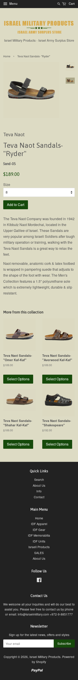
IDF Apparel (39, 524)
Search (39, 479)
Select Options (18, 378)
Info (39, 491)
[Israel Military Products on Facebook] (39, 580)
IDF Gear (39, 529)
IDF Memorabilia (39, 535)
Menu (13, 3)
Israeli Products (39, 547)
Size (6, 184)
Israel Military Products (44, 656)
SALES (39, 553)
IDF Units (39, 541)
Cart (71, 3)
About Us (39, 485)
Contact (39, 497)
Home (6, 56)
